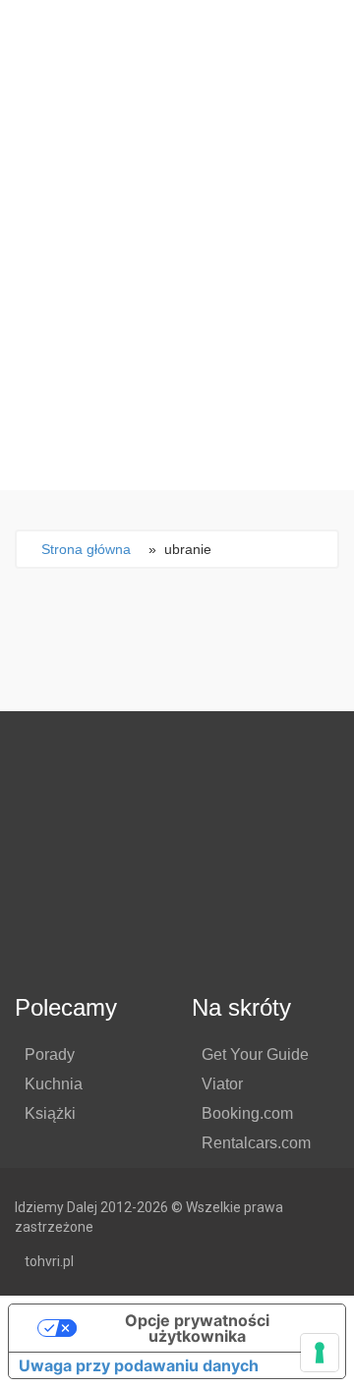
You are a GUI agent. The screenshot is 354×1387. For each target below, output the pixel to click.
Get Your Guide (255, 1054)
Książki (50, 1113)
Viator (222, 1084)
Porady (50, 1054)
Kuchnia (54, 1084)
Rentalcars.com (256, 1143)
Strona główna (86, 549)
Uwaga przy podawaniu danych (139, 1365)
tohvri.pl (49, 1261)
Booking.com (247, 1113)
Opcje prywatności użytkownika (197, 1328)
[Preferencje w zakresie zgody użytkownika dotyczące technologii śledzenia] (319, 1352)
